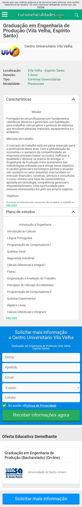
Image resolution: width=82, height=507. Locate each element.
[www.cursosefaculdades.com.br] (41, 15)
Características (18, 99)
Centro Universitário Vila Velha (48, 46)
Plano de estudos (20, 212)
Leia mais (11, 205)
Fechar (41, 7)
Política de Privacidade (40, 405)
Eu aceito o (32, 405)
